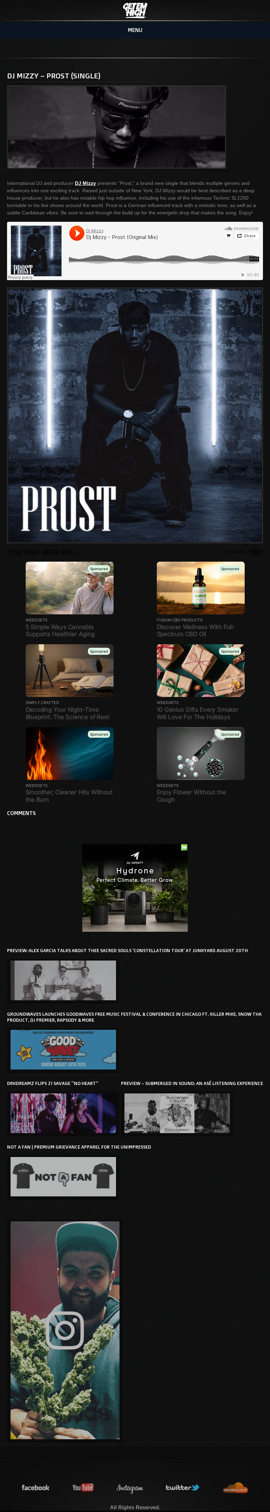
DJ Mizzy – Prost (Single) (54, 75)
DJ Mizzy (85, 183)
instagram (130, 1488)
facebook (36, 1488)
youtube (83, 1488)
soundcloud (235, 1488)
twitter (183, 1488)
